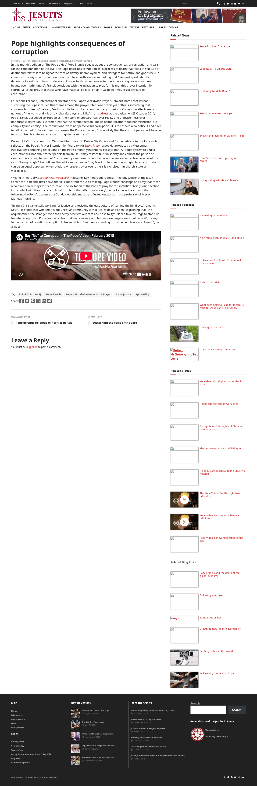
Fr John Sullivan (86, 3)
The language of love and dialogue (220, 448)
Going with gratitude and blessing (220, 180)
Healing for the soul (211, 327)
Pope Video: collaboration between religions (220, 517)
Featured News (38, 60)
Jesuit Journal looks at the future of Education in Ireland (158, 755)
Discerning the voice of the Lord (115, 323)
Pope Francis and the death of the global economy (220, 574)
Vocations (40, 27)
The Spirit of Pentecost (93, 722)
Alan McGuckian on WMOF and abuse (222, 237)
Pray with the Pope (82, 60)
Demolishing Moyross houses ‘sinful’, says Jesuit (153, 710)
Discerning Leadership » (216, 736)
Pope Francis (53, 294)
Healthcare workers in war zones (219, 403)
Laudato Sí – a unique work (215, 68)
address (103, 113)
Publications (18, 3)
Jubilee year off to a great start (146, 719)
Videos (134, 27)
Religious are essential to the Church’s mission (222, 472)
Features (148, 27)
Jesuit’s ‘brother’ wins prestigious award (219, 159)
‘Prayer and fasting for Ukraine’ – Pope (222, 135)
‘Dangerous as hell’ (211, 617)
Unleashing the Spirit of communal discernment (220, 261)
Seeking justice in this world (216, 651)
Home (16, 27)
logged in (32, 346)
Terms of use (17, 750)
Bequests (15, 758)
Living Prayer (93, 145)
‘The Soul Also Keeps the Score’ (218, 349)
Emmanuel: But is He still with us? (98, 757)
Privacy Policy (17, 741)
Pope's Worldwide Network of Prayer (88, 294)
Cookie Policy (17, 745)
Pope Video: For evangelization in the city (221, 539)
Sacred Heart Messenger (54, 178)
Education (42, 3)
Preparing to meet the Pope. (216, 113)
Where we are (61, 27)
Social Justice (54, 3)
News (26, 27)
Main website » (212, 730)
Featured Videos (55, 60)
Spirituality (30, 3)
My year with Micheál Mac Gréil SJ (98, 733)
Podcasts (121, 27)
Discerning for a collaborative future (148, 746)
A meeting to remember (214, 215)
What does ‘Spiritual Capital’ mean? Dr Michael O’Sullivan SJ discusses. (222, 306)
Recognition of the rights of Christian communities (221, 427)
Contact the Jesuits (20, 762)
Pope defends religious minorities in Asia (44, 323)
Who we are (17, 715)
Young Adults (68, 3)
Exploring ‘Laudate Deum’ (215, 91)
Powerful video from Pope (215, 46)
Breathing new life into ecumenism (220, 628)
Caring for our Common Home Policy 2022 (31, 754)
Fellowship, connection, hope (217, 673)
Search (195, 703)
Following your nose (211, 595)
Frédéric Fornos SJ (30, 294)
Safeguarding (169, 27)
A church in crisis (210, 282)
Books (107, 27)
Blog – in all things (87, 27)
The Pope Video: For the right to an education (220, 494)
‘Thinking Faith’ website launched (146, 737)
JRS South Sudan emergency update (148, 728)
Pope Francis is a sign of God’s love (98, 745)
